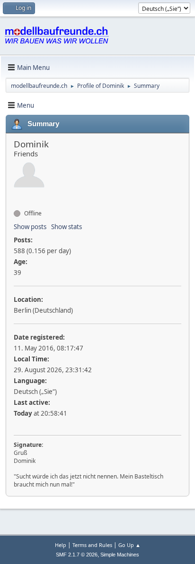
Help (60, 544)
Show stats (66, 226)
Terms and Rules (92, 544)
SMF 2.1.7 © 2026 (77, 554)
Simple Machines (119, 554)
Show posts (30, 226)
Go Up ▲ (129, 544)
